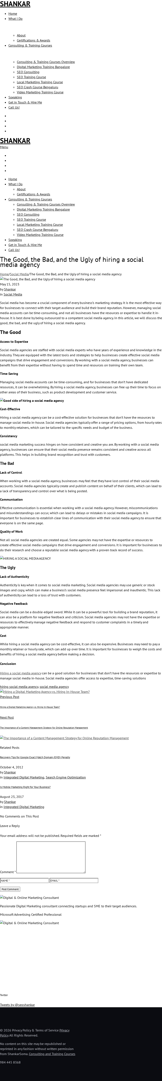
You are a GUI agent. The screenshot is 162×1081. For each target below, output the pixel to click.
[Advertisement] (81, 958)
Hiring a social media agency (20, 673)
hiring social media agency (19, 686)
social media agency (54, 686)
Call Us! (14, 107)
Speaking (15, 97)
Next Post (7, 717)
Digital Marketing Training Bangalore (43, 67)
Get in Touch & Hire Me (25, 102)
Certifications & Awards (33, 40)
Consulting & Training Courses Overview (46, 62)
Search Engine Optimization (66, 777)
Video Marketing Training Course (40, 92)
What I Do (15, 18)
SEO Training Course (31, 77)
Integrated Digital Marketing (24, 777)
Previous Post (9, 697)
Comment (8, 872)
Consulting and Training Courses (52, 1054)
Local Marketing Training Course (40, 82)
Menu (4, 147)
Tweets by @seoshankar (17, 1005)
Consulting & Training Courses (30, 45)
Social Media (19, 274)
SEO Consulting (28, 72)
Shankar (10, 289)
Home (12, 13)
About (21, 35)
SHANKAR (15, 140)
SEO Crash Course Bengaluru (37, 87)
